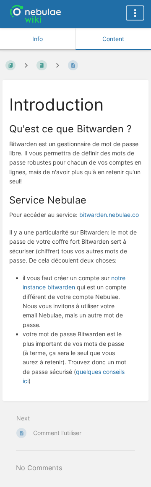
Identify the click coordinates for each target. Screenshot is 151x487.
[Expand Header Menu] (135, 13)
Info (37, 38)
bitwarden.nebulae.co (109, 214)
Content (113, 38)
